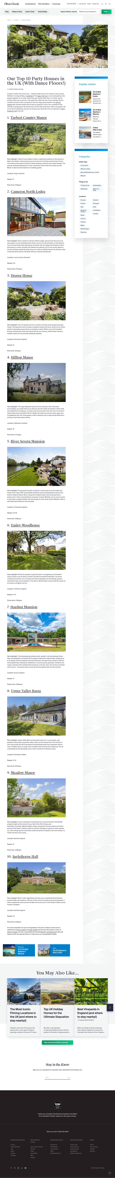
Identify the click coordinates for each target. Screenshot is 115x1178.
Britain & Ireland (26, 20)
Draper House (21, 275)
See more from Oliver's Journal (56, 1042)
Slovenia (83, 232)
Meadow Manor (23, 773)
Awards (33, 1149)
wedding (29, 96)
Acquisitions (73, 1151)
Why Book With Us (55, 1153)
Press (32, 1151)
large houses (33, 930)
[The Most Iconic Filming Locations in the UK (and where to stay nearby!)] (24, 1007)
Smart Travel (30, 11)
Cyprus (83, 218)
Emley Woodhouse (25, 525)
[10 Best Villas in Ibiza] (91, 131)
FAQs (51, 1151)
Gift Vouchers (54, 1149)
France (83, 203)
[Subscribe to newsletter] (68, 1077)
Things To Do (85, 185)
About (89, 4)
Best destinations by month (90, 172)
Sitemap (92, 1151)
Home (9, 20)
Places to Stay (17, 11)
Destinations (30, 4)
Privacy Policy (94, 1147)
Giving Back (34, 1153)
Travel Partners (74, 1149)
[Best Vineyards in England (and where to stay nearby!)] (91, 1007)
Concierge (56, 4)
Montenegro (85, 229)
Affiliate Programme (76, 1153)
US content (84, 165)
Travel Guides (42, 11)
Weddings (84, 189)
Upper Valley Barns (26, 691)
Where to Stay (85, 169)
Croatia (95, 213)
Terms (92, 1145)
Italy (82, 207)
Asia (94, 207)
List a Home (82, 4)
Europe (16, 20)
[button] (109, 1173)
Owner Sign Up (74, 1147)
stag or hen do (42, 96)
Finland (83, 222)
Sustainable (97, 185)
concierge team (51, 932)
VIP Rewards (54, 1147)
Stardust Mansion (23, 607)
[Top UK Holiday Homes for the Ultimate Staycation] (57, 1007)
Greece (95, 200)
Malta (82, 225)
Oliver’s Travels (12, 932)
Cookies (92, 1149)
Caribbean (96, 210)
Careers (33, 1158)
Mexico (83, 176)
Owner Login (73, 1145)
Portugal (96, 203)
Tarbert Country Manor (29, 118)
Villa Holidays (44, 4)
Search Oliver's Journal (69, 11)
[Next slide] (110, 1007)
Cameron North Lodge (28, 192)
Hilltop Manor (22, 357)
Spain (82, 215)
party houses (21, 930)
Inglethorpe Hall (25, 857)
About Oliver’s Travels (37, 1147)
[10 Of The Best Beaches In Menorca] (19, 950)
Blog (7, 11)
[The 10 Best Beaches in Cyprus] (91, 96)
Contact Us (95, 4)
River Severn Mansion (28, 441)
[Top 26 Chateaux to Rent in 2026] (54, 950)
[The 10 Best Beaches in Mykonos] (91, 114)
